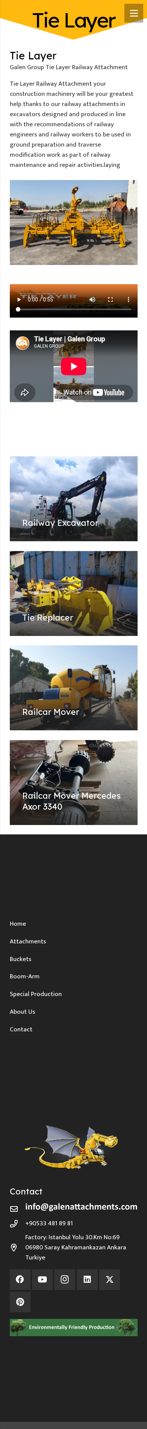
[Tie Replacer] (74, 593)
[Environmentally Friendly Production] (74, 1327)
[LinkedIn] (87, 1279)
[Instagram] (64, 1279)
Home (18, 924)
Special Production (36, 994)
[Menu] (133, 13)
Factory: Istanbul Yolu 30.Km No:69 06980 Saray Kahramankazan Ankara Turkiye (75, 1247)
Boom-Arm (25, 976)
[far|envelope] (18, 1209)
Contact (21, 1029)
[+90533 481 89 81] (18, 1224)
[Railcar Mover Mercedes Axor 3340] (74, 782)
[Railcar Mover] (74, 687)
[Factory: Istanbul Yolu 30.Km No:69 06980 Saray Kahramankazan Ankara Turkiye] (18, 1248)
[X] (109, 1279)
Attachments (28, 941)
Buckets (20, 959)
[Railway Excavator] (74, 498)
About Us (22, 1012)
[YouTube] (42, 1279)
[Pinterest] (20, 1302)
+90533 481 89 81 (49, 1223)
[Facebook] (20, 1279)
